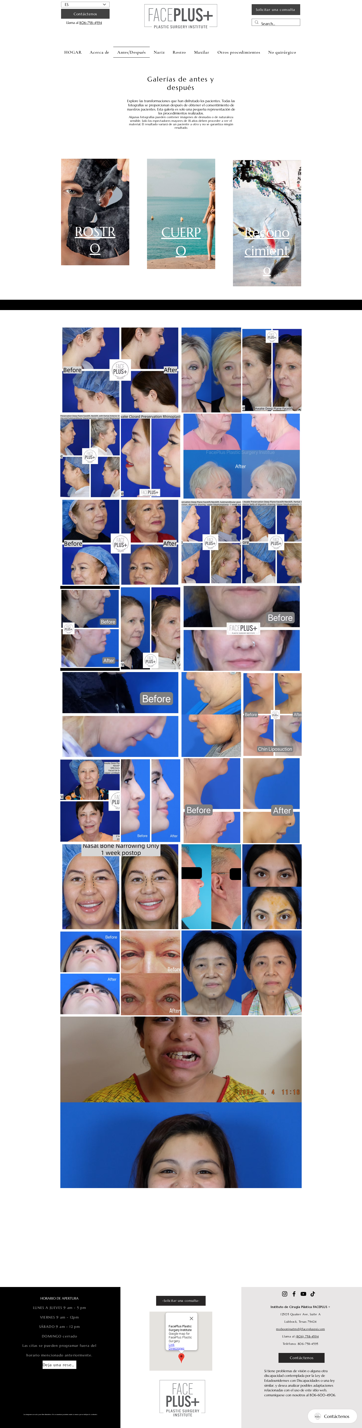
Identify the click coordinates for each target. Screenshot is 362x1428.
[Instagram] (284, 1293)
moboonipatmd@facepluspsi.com (300, 1329)
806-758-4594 (90, 22)
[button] (159, 52)
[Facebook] (294, 1293)
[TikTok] (312, 1293)
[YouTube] (303, 1293)
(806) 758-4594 (307, 1336)
